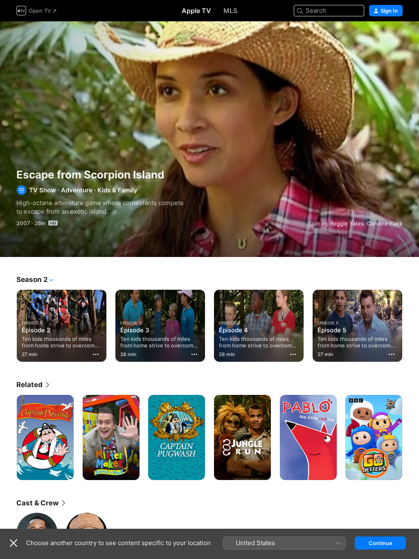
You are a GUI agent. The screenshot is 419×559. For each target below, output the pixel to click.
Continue (380, 543)
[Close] (13, 543)
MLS (230, 11)
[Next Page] (411, 324)
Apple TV (196, 11)
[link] (33, 384)
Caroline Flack (385, 223)
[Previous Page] (8, 324)
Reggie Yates (347, 223)
